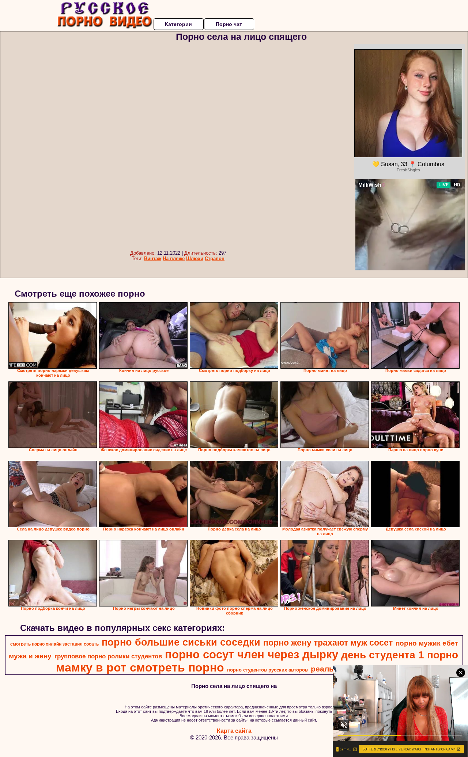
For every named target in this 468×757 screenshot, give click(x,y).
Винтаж (152, 258)
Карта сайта (234, 731)
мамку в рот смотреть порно (140, 667)
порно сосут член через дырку (251, 654)
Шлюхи (194, 258)
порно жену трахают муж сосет (328, 642)
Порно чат (229, 24)
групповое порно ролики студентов (108, 656)
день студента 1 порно (399, 655)
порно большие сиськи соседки (181, 642)
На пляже (174, 258)
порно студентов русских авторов (267, 670)
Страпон (214, 258)
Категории (178, 24)
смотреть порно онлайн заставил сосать (54, 644)
